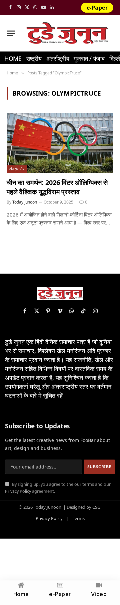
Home (13, 58)
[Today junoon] (66, 33)
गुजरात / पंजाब (89, 58)
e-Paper (97, 7)
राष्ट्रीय (34, 58)
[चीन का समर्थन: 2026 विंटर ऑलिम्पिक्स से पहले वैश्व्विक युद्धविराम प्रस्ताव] (60, 143)
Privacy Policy (18, 491)
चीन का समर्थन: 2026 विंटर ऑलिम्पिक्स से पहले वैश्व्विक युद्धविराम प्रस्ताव (57, 187)
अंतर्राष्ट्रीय (57, 58)
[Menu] (11, 33)
